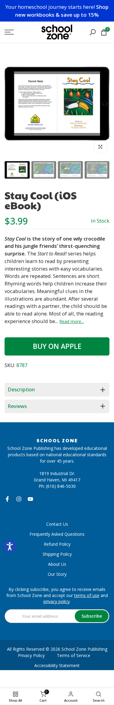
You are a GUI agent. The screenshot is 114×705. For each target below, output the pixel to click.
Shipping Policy (57, 554)
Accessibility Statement (57, 665)
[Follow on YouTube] (30, 499)
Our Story (57, 574)
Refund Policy (57, 544)
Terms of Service (73, 655)
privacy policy (56, 601)
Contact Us (57, 524)
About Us (57, 564)
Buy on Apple (57, 346)
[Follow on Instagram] (19, 499)
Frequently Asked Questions (57, 534)
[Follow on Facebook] (7, 499)
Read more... (71, 321)
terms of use (86, 595)
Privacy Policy (31, 655)
